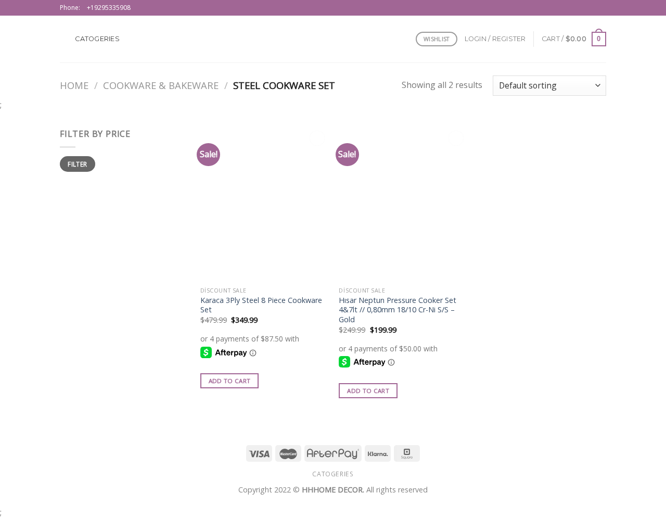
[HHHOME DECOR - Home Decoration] (333, 39)
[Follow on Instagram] (591, 7)
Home (74, 85)
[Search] (64, 39)
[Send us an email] (601, 7)
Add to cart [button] (230, 381)
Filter (77, 164)
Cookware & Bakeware (161, 85)
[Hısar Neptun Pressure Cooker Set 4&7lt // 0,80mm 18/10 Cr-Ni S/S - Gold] (403, 205)
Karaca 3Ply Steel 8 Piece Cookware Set (261, 305)
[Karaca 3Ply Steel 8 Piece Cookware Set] (264, 205)
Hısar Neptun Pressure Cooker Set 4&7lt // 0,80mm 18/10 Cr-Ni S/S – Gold (397, 310)
